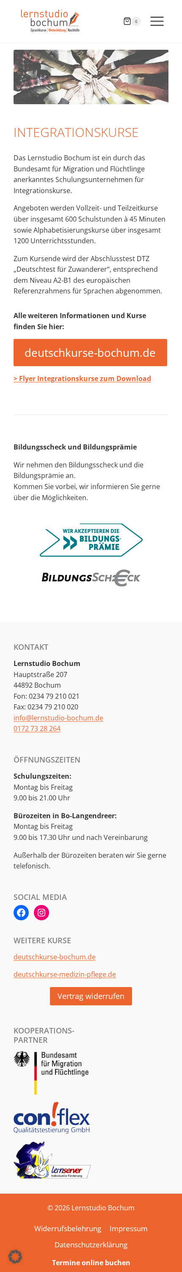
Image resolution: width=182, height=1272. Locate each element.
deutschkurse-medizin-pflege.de (65, 974)
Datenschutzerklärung (91, 1244)
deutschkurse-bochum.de (55, 957)
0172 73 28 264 (37, 728)
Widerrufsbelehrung (67, 1228)
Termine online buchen (91, 1262)
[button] (15, 1256)
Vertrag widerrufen (91, 996)
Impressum (129, 1228)
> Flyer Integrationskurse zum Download (82, 378)
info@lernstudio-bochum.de (58, 718)
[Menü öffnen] (156, 21)
